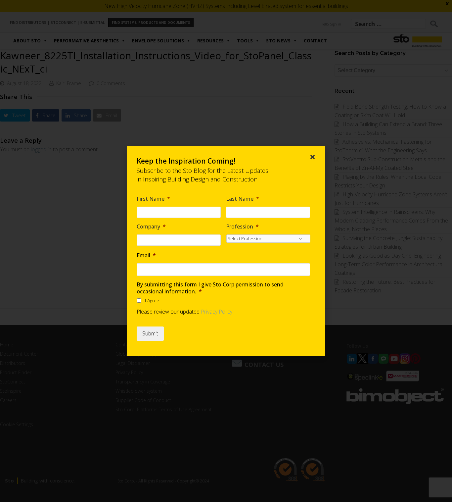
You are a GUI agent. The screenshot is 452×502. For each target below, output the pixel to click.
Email (146, 255)
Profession (242, 226)
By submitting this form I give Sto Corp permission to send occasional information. (210, 288)
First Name (153, 198)
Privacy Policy (216, 311)
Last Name (242, 198)
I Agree (152, 300)
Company (151, 226)
